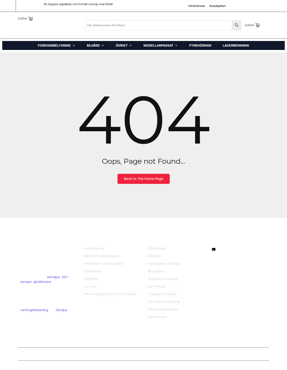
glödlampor (42, 282)
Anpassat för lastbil (163, 279)
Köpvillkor (91, 279)
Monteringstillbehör (163, 309)
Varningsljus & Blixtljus (165, 263)
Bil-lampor (156, 271)
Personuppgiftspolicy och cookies (110, 294)
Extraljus (154, 256)
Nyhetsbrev (93, 271)
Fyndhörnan (157, 317)
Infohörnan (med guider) (104, 263)
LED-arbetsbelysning (164, 301)
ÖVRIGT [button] (122, 45)
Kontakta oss (94, 248)
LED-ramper (157, 248)
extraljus (53, 277)
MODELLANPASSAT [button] (158, 45)
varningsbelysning (34, 310)
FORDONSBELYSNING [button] (54, 45)
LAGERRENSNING (236, 45)
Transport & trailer (162, 294)
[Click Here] (10, 16)
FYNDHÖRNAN (200, 45)
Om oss (90, 286)
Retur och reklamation (101, 256)
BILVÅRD (93, 45)
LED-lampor (157, 286)
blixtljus (61, 310)
